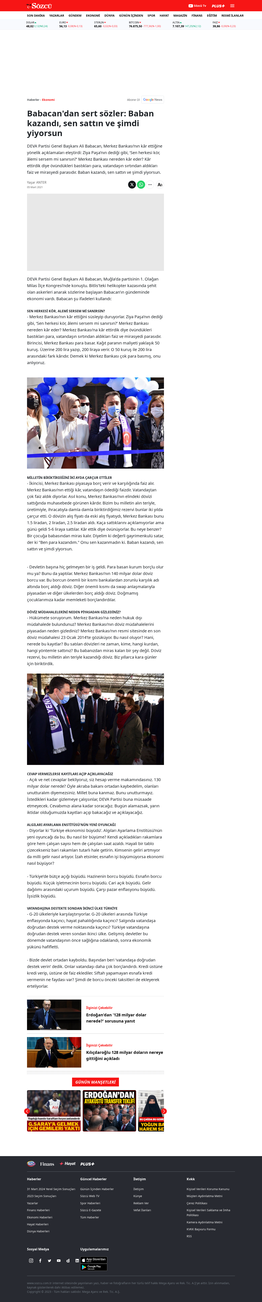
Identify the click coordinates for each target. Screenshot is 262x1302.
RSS (189, 1236)
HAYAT (164, 15)
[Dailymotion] (68, 1261)
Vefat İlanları (142, 1210)
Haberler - (34, 100)
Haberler (34, 1179)
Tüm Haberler (89, 1217)
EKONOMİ (93, 15)
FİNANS (197, 15)
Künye (137, 1196)
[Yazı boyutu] (160, 185)
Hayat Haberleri (38, 1224)
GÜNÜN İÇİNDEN (131, 15)
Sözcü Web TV (89, 1196)
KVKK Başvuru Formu (201, 1229)
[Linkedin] (77, 1261)
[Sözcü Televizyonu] (31, 1164)
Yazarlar (32, 1203)
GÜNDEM (75, 15)
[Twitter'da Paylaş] (132, 185)
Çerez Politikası (197, 1203)
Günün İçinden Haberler (97, 1189)
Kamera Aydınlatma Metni (204, 1222)
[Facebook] (40, 1261)
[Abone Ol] (152, 99)
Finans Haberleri (38, 1210)
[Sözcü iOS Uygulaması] (93, 1260)
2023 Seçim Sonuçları (41, 1196)
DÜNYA (109, 15)
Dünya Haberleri (38, 1231)
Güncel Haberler (93, 1179)
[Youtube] (59, 1261)
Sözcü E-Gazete (90, 1210)
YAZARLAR (56, 15)
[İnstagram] (31, 1261)
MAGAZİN (180, 15)
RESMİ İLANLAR (232, 15)
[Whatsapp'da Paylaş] (141, 185)
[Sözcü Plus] (87, 1164)
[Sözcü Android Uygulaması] (93, 1267)
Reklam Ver (141, 1203)
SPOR (151, 15)
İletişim (138, 1189)
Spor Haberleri (90, 1203)
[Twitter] (49, 1261)
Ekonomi (48, 100)
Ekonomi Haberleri (39, 1217)
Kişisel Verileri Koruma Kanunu (208, 1189)
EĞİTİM (212, 15)
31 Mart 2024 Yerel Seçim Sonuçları (51, 1189)
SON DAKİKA (36, 15)
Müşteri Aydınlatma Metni (204, 1196)
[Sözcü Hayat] (67, 1163)
